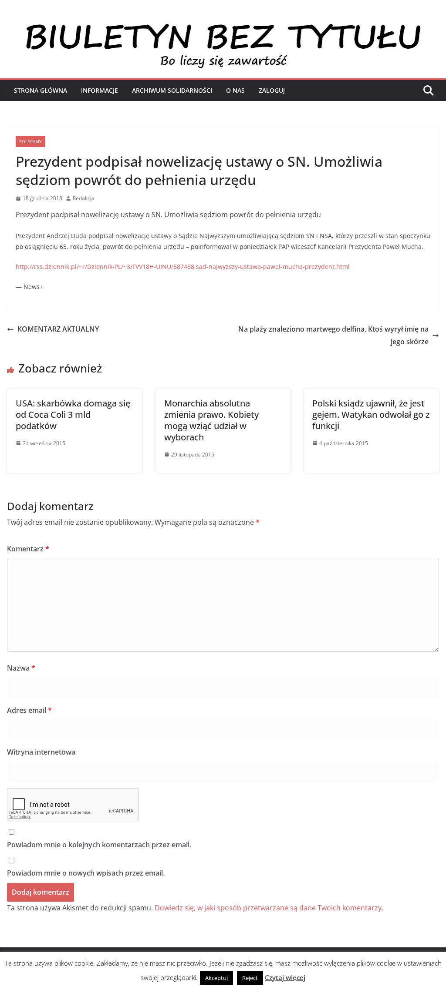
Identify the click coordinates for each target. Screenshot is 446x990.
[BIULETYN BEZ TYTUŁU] (223, 27)
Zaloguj (272, 90)
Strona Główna (40, 90)
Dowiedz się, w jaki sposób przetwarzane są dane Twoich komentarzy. (269, 908)
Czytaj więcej (285, 977)
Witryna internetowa (41, 752)
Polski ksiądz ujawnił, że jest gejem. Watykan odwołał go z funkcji (370, 414)
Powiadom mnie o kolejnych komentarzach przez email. (99, 844)
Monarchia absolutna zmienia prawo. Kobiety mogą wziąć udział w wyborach (211, 420)
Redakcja (84, 198)
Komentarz (28, 549)
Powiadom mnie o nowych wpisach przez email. (86, 873)
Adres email (29, 710)
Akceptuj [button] (216, 978)
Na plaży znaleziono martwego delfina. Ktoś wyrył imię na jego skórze (333, 335)
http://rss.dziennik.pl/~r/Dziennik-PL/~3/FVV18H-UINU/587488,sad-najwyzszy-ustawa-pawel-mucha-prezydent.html (183, 266)
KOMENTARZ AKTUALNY (58, 329)
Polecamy (30, 141)
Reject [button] (250, 978)
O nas (235, 90)
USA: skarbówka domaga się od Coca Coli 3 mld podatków (73, 414)
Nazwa (21, 668)
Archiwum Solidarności (172, 90)
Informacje (99, 90)
